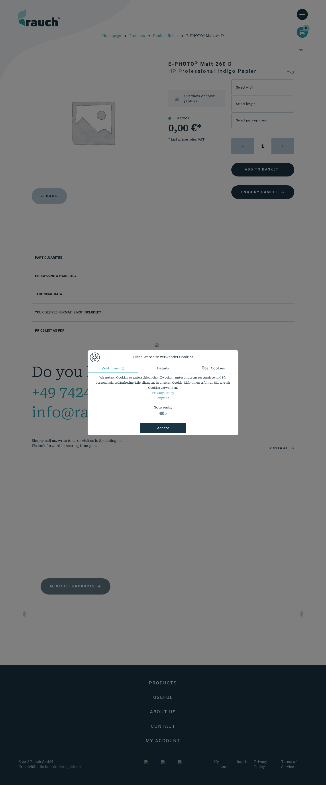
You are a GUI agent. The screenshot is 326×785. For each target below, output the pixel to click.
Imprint (163, 398)
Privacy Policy (163, 392)
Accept (163, 428)
